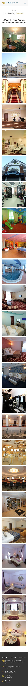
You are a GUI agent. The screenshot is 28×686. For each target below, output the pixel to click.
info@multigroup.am (10, 676)
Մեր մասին (4, 657)
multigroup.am (8, 677)
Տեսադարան (19, 13)
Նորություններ (13, 657)
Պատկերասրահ (9, 13)
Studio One (6, 682)
